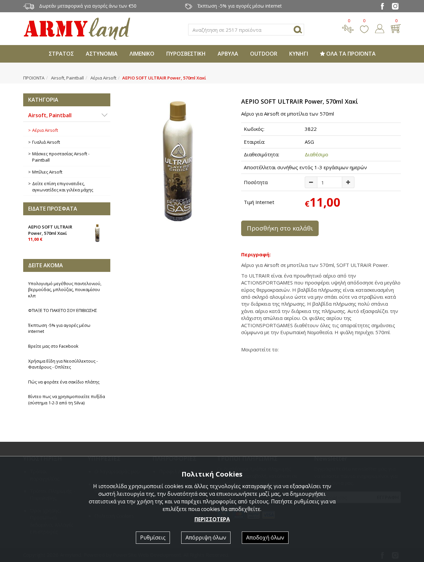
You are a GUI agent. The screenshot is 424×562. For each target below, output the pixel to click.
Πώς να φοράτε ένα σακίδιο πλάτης (63, 382)
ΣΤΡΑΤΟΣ (61, 53)
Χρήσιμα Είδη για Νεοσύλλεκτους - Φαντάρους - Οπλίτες (63, 364)
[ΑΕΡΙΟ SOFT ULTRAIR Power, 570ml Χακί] (176, 162)
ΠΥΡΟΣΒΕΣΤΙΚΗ (186, 53)
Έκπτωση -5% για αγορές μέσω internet (59, 328)
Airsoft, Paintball (67, 78)
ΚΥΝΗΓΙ (298, 53)
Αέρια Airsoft (103, 78)
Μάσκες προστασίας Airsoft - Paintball (60, 157)
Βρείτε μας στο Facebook (53, 346)
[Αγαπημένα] (364, 28)
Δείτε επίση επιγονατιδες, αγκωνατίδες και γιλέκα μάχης (62, 186)
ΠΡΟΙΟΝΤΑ (33, 78)
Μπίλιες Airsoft (47, 172)
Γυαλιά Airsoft (46, 142)
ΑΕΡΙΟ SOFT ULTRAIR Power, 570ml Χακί (50, 233)
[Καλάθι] (396, 28)
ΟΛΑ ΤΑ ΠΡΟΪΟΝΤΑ (350, 53)
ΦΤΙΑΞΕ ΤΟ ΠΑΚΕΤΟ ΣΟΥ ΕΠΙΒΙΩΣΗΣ (62, 310)
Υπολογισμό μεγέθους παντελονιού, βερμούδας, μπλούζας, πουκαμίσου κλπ (64, 290)
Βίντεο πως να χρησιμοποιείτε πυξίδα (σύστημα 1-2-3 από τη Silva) (66, 399)
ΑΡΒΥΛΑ (228, 53)
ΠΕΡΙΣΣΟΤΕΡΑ (212, 519)
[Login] (379, 28)
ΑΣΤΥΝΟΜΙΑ (102, 53)
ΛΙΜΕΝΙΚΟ (142, 53)
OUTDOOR (263, 53)
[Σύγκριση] (347, 28)
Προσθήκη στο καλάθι (280, 228)
